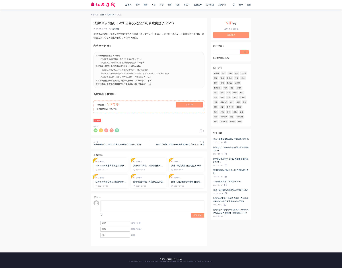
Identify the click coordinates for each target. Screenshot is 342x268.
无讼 (241, 92)
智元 (223, 73)
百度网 (97, 120)
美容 (178, 5)
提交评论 (197, 215)
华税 (215, 97)
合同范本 (224, 121)
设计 (138, 5)
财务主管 (230, 107)
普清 (244, 102)
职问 (222, 83)
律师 (222, 78)
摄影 (146, 5)
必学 (215, 102)
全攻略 (239, 88)
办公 (154, 5)
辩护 (239, 121)
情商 (215, 112)
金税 (231, 102)
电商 (215, 92)
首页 (129, 5)
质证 (222, 97)
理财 (170, 5)
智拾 (230, 73)
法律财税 (210, 5)
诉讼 (222, 112)
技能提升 (198, 5)
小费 (215, 117)
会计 (222, 107)
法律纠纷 (224, 102)
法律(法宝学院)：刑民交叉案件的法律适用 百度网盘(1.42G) (148, 182)
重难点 (229, 78)
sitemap (179, 259)
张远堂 (239, 107)
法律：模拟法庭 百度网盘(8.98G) (186, 166)
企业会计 (240, 117)
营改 (235, 97)
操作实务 (217, 88)
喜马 (215, 78)
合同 (228, 97)
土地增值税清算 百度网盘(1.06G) (227, 182)
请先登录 (189, 105)
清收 (231, 117)
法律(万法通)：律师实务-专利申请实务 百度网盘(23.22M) (180, 145)
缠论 (235, 92)
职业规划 (224, 117)
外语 (162, 5)
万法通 (243, 73)
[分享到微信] (96, 130)
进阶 (215, 121)
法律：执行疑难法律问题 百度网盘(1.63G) (230, 190)
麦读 (243, 78)
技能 (228, 92)
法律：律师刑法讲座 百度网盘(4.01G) (111, 182)
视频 (215, 83)
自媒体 (187, 5)
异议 (228, 112)
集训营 (229, 83)
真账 (225, 88)
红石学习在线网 (103, 4)
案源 (238, 102)
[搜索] (234, 4)
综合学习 (222, 5)
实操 (236, 78)
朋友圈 (232, 121)
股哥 (241, 112)
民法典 (237, 83)
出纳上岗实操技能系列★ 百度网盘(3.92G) (231, 139)
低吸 (235, 112)
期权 (215, 107)
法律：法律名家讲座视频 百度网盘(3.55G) (111, 166)
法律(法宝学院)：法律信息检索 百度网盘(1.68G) (148, 166)
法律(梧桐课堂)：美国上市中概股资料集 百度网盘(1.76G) (117, 145)
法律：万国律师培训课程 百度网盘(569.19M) (186, 182)
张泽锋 (242, 97)
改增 (231, 88)
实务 (236, 73)
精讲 (222, 92)
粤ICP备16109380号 (167, 259)
